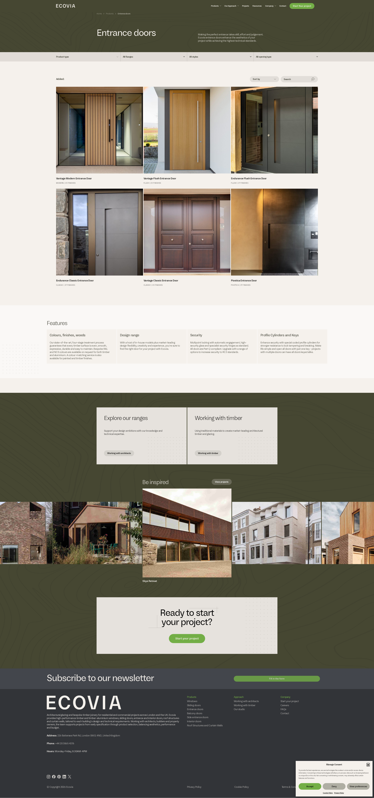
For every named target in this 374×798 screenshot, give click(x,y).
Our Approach (230, 6)
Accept (310, 786)
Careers (284, 705)
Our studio (239, 709)
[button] (368, 764)
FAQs (283, 709)
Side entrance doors (197, 717)
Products (215, 6)
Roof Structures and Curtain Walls (205, 725)
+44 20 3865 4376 (64, 743)
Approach (238, 697)
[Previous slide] (12, 530)
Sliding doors (193, 705)
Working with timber (208, 453)
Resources (257, 6)
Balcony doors (194, 713)
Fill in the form (276, 678)
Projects (245, 6)
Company (269, 6)
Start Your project (302, 6)
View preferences (358, 786)
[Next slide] (361, 530)
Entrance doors (195, 709)
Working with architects (119, 453)
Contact (282, 6)
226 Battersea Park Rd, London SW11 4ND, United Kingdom (88, 735)
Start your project (187, 638)
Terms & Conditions (292, 787)
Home (99, 13)
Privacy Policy (339, 793)
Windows (192, 701)
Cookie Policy (328, 793)
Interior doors (194, 721)
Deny (334, 786)
